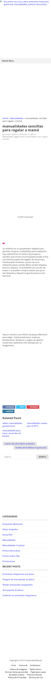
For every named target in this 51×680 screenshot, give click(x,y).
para (39, 137)
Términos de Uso (36, 677)
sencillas (5, 139)
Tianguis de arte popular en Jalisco (18, 579)
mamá (22, 137)
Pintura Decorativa (11, 550)
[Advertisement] (25, 32)
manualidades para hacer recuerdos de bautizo (11, 433)
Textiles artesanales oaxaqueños (17, 584)
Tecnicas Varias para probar (16, 672)
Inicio (13, 665)
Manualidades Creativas (13, 545)
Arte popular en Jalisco (13, 590)
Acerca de (23, 665)
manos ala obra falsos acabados (20, 443)
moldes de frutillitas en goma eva (30, 447)
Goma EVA (7, 534)
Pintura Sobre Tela (11, 556)
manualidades (31, 137)
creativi (7, 134)
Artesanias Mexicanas (12, 524)
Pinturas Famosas (34, 674)
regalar (45, 137)
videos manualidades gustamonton (12, 424)
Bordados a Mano (16, 674)
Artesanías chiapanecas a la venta (18, 574)
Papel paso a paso (38, 672)
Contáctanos (35, 665)
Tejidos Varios (35, 669)
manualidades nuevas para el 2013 (37, 424)
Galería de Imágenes (18, 669)
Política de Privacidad (17, 677)
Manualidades (16, 118)
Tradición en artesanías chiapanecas (19, 595)
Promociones (8, 561)
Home (5, 118)
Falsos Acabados (10, 529)
